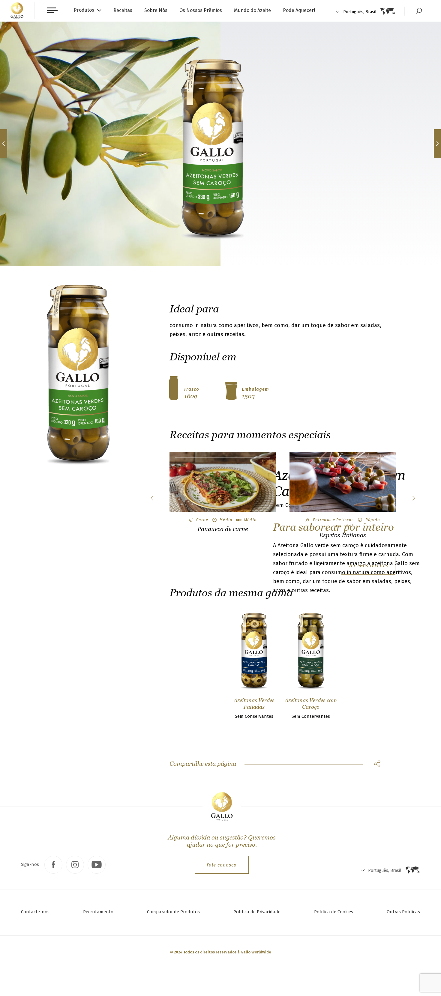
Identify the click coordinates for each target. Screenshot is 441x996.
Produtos (84, 10)
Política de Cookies (333, 911)
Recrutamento (98, 911)
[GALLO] (16, 10)
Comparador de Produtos (173, 911)
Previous (151, 498)
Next (413, 498)
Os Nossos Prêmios (200, 10)
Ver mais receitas (368, 565)
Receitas (122, 10)
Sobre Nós (155, 10)
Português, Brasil (359, 11)
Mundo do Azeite (252, 10)
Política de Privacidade (256, 911)
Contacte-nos (35, 911)
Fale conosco (222, 865)
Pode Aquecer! (299, 10)
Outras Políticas (403, 911)
